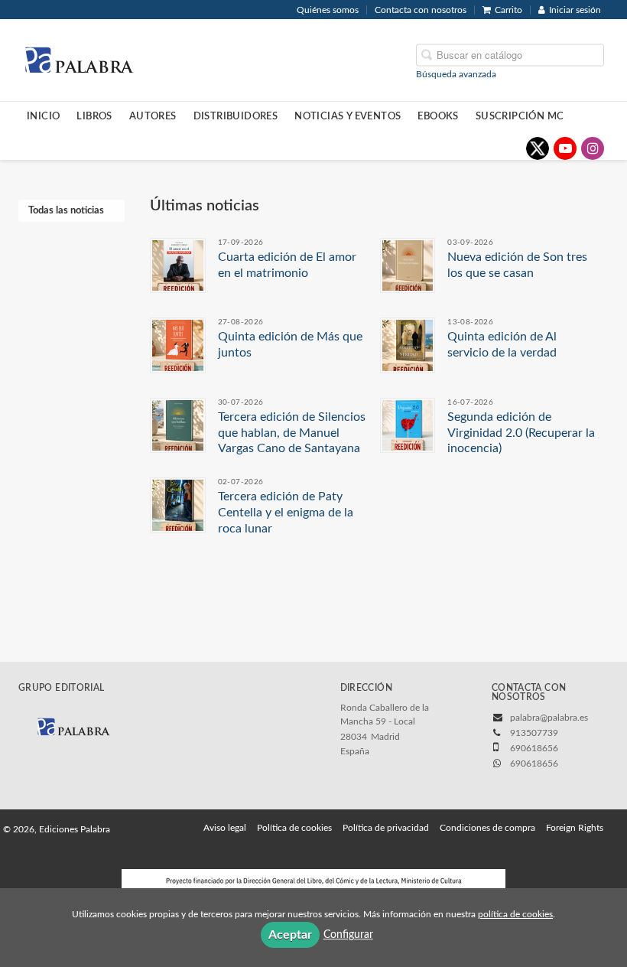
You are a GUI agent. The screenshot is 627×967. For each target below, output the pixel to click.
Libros (94, 116)
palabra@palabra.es (549, 717)
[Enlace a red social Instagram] (592, 148)
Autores (153, 116)
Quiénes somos (328, 10)
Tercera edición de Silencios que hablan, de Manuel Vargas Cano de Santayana (291, 433)
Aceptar (290, 935)
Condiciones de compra (487, 827)
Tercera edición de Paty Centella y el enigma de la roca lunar (285, 512)
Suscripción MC (520, 116)
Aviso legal (224, 827)
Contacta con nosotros (420, 10)
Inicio (43, 116)
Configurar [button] (348, 935)
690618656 (534, 763)
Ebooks (437, 116)
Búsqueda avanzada (456, 73)
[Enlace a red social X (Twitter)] (537, 148)
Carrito (508, 10)
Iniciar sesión (575, 10)
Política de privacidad (386, 827)
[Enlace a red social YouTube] (565, 148)
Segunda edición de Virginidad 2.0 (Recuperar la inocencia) (521, 433)
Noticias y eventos (347, 116)
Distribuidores (235, 116)
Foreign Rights (574, 827)
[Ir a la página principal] (78, 58)
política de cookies (515, 914)
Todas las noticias (66, 211)
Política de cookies (294, 827)
